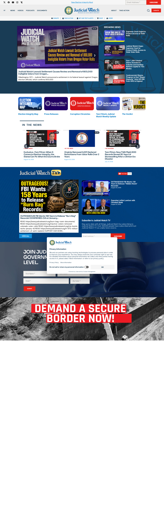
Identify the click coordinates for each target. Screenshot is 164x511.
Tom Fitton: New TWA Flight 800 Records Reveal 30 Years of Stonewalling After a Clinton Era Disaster (120, 155)
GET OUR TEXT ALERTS (86, 18)
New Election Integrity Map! (82, 2)
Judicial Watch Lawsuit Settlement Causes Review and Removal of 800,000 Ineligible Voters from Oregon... (55, 73)
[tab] (32, 125)
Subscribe (154, 2)
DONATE (56, 18)
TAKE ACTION (68, 18)
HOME (111, 18)
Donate (156, 10)
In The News (28, 148)
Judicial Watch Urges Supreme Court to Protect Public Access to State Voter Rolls (136, 49)
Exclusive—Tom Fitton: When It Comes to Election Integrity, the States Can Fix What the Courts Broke (42, 154)
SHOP (101, 18)
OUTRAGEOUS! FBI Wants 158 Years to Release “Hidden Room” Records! (124, 184)
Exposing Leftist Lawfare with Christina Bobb (123, 201)
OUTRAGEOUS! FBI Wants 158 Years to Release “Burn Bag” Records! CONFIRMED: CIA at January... (48, 217)
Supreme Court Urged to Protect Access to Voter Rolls (136, 34)
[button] (4, 10)
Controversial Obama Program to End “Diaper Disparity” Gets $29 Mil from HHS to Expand (135, 78)
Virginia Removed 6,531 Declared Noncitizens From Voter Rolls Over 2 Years (81, 154)
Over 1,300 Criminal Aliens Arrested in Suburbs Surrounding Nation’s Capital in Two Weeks (135, 65)
